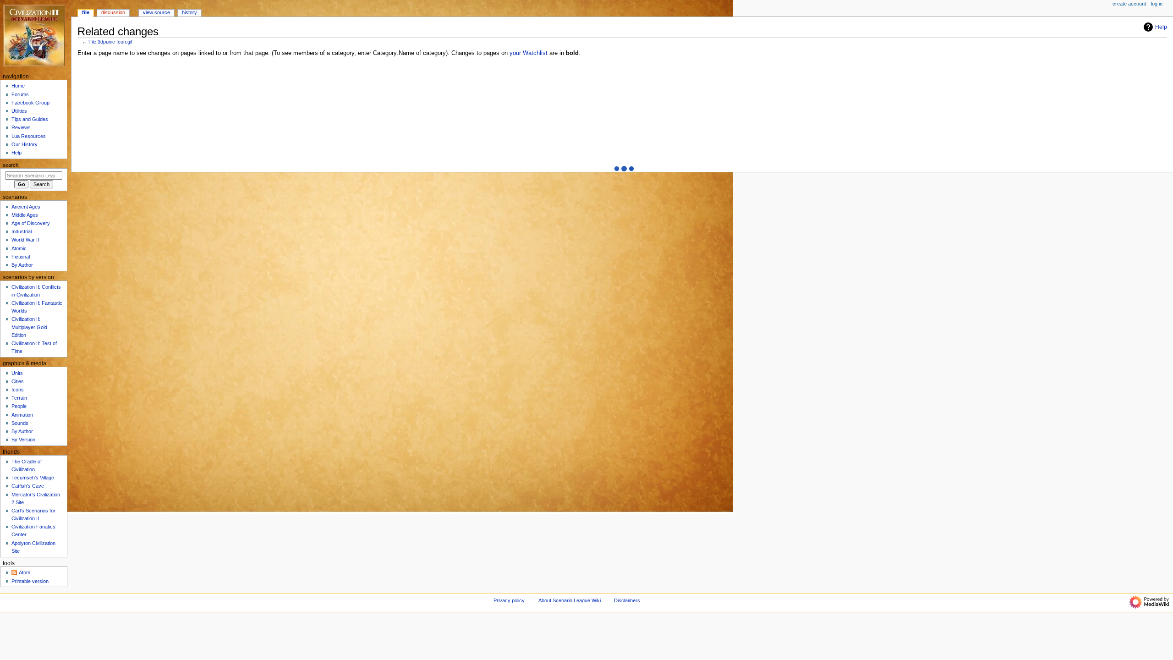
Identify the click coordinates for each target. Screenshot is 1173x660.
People (19, 406)
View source (156, 12)
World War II (25, 239)
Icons (17, 389)
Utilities (19, 111)
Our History (24, 144)
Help (1161, 27)
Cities (17, 381)
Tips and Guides (29, 119)
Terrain (19, 398)
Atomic (19, 248)
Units (17, 373)
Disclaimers (627, 600)
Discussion (113, 12)
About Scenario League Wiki (569, 600)
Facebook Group (30, 102)
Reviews (21, 127)
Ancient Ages (25, 206)
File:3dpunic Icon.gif (110, 41)
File (85, 12)
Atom (24, 572)
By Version (23, 439)
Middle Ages (24, 215)
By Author (22, 265)
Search (10, 165)
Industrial (21, 231)
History (189, 12)
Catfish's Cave (27, 486)
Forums (20, 94)
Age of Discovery (30, 223)
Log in (1156, 3)
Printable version (30, 581)
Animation (22, 415)
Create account (1129, 3)
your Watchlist (529, 53)
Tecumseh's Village (32, 477)
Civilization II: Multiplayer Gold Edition (29, 326)
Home (18, 85)
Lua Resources (28, 136)
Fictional (20, 256)
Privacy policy (509, 600)
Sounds (19, 423)
